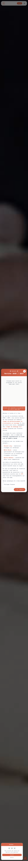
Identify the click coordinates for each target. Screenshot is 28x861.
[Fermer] (24, 371)
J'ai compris (19, 489)
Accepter (12, 854)
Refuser (12, 857)
